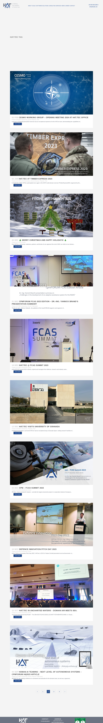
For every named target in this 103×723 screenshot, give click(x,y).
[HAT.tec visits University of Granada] (51, 402)
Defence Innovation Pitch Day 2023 (37, 549)
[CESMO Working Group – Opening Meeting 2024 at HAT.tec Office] (51, 92)
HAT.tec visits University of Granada (39, 427)
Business (24, 119)
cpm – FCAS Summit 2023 (31, 488)
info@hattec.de (93, 6)
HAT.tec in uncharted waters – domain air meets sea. (48, 610)
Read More (17, 123)
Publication (35, 306)
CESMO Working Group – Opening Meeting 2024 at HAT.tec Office (53, 117)
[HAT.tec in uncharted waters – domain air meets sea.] (51, 586)
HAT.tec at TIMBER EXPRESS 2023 (35, 179)
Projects (34, 119)
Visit (38, 119)
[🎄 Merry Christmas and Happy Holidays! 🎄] (51, 215)
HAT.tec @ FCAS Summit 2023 (33, 365)
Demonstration (26, 181)
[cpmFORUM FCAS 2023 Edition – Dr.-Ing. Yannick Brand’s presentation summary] (51, 276)
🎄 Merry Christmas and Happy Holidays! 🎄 (43, 240)
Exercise (37, 181)
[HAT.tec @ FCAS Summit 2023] (51, 340)
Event (29, 119)
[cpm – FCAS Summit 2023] (51, 463)
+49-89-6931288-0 (93, 4)
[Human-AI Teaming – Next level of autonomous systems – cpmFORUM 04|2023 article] (51, 647)
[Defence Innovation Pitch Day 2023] (51, 524)
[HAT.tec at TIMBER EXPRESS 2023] (51, 154)
